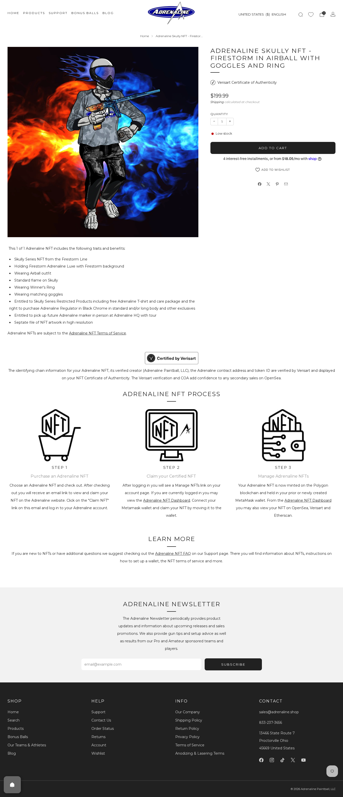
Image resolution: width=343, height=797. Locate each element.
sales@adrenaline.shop (279, 712)
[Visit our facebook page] (261, 760)
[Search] (300, 14)
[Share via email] (286, 184)
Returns (98, 737)
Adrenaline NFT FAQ (173, 553)
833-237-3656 (270, 722)
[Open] (12, 784)
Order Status (102, 728)
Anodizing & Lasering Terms (199, 753)
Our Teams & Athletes (27, 745)
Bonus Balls (85, 13)
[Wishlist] (310, 14)
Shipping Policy (188, 720)
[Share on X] (268, 184)
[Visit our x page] (293, 760)
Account (98, 745)
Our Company (187, 712)
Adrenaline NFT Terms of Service (97, 333)
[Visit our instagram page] (271, 760)
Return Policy (187, 728)
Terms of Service (189, 745)
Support (58, 13)
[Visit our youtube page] (303, 760)
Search (14, 720)
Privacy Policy (187, 737)
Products (34, 13)
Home (13, 13)
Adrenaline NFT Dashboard (166, 500)
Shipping (217, 102)
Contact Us (101, 720)
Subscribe (233, 664)
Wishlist (98, 753)
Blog (108, 13)
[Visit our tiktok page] (282, 760)
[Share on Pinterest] (277, 184)
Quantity (219, 114)
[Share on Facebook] (259, 184)
